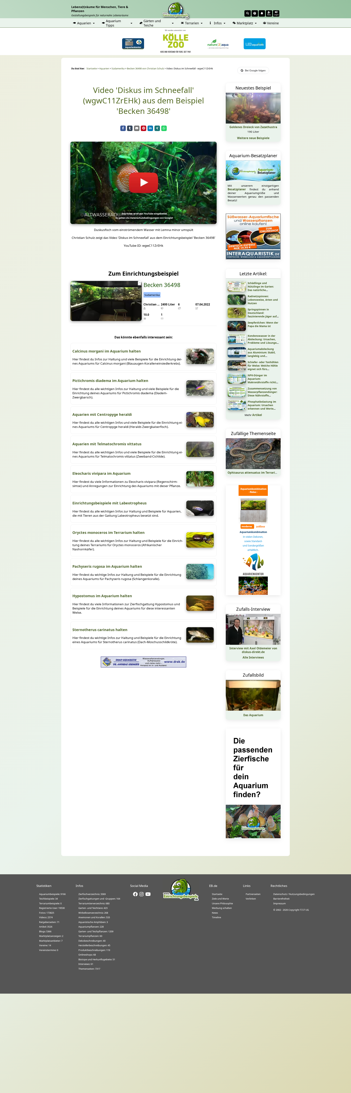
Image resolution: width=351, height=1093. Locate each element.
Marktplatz (245, 23)
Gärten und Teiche (152, 23)
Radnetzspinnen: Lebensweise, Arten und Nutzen (263, 299)
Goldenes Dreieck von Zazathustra (253, 127)
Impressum (279, 903)
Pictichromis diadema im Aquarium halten (110, 380)
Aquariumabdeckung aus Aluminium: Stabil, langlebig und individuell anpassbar (261, 354)
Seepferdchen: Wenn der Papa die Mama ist (263, 324)
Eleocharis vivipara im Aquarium (101, 473)
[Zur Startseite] (181, 900)
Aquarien (84, 23)
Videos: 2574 (46, 917)
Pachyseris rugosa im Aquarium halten (107, 566)
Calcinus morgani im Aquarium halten (106, 351)
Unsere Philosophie (222, 903)
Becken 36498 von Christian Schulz (145, 68)
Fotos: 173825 (46, 912)
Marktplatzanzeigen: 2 (51, 936)
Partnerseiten (253, 894)
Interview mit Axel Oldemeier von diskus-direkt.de (253, 650)
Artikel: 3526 (45, 926)
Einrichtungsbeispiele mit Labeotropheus (109, 503)
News (215, 912)
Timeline (216, 917)
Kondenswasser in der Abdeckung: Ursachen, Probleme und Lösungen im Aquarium (263, 341)
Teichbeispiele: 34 (48, 898)
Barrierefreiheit (281, 898)
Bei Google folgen (255, 70)
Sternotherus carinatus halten (99, 629)
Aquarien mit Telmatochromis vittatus (106, 443)
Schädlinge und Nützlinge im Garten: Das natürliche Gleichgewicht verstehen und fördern (263, 290)
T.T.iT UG (304, 909)
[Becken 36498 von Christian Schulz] (106, 319)
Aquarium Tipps (113, 23)
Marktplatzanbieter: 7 (51, 940)
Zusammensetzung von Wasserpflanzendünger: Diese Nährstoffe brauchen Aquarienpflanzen (262, 395)
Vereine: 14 (45, 945)
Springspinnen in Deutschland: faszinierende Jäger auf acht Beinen (262, 315)
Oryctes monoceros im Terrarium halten (108, 532)
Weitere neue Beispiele (253, 138)
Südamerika (118, 68)
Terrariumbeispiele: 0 (50, 903)
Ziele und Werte (220, 898)
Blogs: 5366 (45, 931)
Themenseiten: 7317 (89, 968)
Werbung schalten (222, 908)
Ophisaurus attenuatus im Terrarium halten (258, 472)
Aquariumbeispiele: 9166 (52, 894)
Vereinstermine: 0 (48, 950)
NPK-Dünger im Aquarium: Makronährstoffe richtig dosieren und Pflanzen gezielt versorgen (263, 382)
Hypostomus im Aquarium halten (102, 595)
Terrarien (192, 23)
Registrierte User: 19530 (52, 908)
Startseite (91, 68)
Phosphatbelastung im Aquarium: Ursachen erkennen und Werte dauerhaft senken (262, 407)
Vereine (273, 23)
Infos (218, 23)
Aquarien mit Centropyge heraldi (102, 414)
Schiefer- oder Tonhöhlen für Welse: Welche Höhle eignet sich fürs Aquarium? (263, 367)
